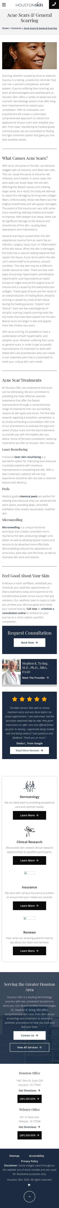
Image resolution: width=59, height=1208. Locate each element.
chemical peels (28, 496)
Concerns (16, 28)
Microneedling (11, 527)
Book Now (27, 642)
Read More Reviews (27, 750)
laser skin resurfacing (27, 457)
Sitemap (14, 1155)
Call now (32, 608)
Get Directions (27, 1090)
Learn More (27, 815)
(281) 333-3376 (27, 1098)
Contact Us (27, 1035)
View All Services (27, 1047)
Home (5, 28)
